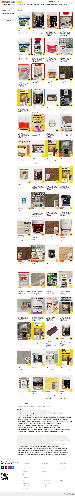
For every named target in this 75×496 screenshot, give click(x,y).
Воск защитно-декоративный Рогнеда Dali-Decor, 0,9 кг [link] (37, 110)
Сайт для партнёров (45, 485)
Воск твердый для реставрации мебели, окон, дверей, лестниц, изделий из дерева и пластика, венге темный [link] (51, 161)
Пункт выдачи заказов (63, 468)
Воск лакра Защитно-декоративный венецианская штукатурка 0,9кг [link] (66, 213)
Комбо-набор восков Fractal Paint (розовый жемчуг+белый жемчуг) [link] (51, 318)
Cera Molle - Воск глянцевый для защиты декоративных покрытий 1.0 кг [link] (24, 343)
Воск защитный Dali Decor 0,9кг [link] (65, 395)
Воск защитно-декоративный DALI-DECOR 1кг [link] (66, 343)
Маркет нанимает (62, 469)
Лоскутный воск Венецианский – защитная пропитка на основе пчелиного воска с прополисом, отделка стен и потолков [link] (65, 33)
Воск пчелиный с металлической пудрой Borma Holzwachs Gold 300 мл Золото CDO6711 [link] (65, 84)
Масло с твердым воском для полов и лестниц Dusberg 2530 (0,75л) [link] (52, 396)
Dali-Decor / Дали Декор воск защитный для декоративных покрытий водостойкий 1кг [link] (51, 33)
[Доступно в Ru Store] (12, 468)
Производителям (62, 466)
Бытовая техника (26, 466)
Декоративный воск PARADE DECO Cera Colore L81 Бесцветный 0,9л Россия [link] (24, 292)
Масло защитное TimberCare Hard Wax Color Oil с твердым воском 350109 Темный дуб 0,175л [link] (51, 187)
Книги (24, 480)
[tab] (5, 4)
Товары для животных (26, 485)
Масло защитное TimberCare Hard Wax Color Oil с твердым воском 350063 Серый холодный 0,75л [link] (23, 370)
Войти (71, 1)
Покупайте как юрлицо (45, 466)
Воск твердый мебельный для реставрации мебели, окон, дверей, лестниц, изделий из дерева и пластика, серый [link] (38, 343)
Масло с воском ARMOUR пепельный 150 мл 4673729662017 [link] (52, 292)
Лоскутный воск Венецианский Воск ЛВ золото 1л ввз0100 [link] (38, 84)
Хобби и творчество (26, 477)
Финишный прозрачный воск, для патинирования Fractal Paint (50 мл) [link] (66, 59)
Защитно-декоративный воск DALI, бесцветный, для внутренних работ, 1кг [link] (38, 187)
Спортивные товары (26, 483)
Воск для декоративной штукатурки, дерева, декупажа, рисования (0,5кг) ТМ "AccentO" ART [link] (38, 369)
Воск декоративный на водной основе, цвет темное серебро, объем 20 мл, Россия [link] (51, 59)
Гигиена (24, 468)
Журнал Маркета (44, 471)
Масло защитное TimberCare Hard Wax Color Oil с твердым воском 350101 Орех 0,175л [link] (51, 239)
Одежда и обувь (25, 471)
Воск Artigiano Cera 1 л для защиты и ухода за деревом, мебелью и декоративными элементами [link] (24, 213)
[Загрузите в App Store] (2, 468)
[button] (20, 10)
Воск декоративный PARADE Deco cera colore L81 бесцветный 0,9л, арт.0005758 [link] (23, 187)
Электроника (25, 469)
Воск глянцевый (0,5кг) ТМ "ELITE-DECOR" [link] (37, 239)
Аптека (24, 474)
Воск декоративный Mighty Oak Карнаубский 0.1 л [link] (51, 110)
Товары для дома (26, 472)
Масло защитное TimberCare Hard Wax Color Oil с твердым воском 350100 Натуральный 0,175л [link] (65, 265)
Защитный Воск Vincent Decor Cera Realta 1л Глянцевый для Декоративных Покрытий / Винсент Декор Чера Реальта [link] (66, 239)
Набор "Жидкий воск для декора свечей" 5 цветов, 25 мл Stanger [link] (23, 318)
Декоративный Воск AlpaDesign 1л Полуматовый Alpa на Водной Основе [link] (23, 59)
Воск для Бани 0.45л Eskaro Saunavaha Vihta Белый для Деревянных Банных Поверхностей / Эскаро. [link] (66, 110)
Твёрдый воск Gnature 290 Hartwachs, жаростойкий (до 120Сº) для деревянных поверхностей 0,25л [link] (52, 135)
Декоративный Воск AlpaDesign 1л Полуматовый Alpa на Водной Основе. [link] (23, 33)
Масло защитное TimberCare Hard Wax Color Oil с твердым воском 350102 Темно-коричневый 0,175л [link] (51, 213)
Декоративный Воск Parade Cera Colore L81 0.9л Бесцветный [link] (23, 84)
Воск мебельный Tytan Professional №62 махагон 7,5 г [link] (51, 343)
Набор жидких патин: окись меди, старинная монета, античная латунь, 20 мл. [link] (38, 214)
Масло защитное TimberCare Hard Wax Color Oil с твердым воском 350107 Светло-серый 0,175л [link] (37, 292)
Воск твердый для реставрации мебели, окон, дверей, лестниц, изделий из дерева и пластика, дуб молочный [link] (23, 110)
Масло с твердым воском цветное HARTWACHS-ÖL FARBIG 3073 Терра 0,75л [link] (23, 396)
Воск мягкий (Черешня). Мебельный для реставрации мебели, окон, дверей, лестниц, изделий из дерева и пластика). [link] (24, 161)
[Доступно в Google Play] (6, 468)
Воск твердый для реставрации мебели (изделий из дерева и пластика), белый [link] (65, 187)
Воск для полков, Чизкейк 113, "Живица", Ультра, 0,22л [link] (51, 265)
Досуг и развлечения (26, 463)
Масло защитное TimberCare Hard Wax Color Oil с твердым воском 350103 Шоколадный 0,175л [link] (23, 265)
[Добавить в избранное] (29, 13)
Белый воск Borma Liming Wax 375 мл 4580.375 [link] (37, 161)
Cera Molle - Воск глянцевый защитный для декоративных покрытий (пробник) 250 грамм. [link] (65, 161)
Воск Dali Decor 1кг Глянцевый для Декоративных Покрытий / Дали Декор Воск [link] (37, 33)
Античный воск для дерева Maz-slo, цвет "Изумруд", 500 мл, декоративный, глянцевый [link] (52, 370)
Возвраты (43, 469)
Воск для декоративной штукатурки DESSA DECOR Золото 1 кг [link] (38, 135)
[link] (25, 411)
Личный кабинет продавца (46, 480)
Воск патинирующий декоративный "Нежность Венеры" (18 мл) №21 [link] (66, 135)
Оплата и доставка (45, 465)
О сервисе (43, 468)
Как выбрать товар (45, 463)
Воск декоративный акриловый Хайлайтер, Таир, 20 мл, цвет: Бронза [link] (51, 84)
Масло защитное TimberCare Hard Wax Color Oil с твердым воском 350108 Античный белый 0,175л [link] (65, 292)
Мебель (24, 465)
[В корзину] (29, 28)
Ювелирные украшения (27, 489)
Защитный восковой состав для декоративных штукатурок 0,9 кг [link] (65, 318)
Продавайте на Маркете (46, 482)
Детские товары (25, 488)
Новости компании (63, 463)
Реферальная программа (64, 465)
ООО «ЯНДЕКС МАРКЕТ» (69, 493)
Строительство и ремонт (27, 486)
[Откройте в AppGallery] (9, 468)
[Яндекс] (72, 494)
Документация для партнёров (47, 483)
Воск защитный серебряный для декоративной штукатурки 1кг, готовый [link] (37, 318)
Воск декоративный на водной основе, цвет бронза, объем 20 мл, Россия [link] (23, 135)
